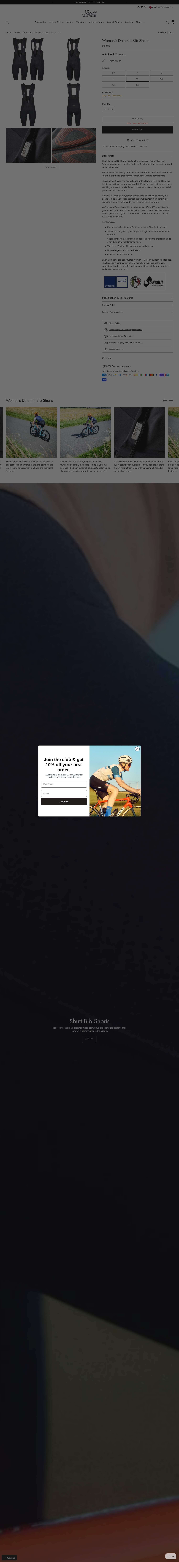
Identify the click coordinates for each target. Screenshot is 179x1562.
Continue (64, 801)
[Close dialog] (137, 749)
